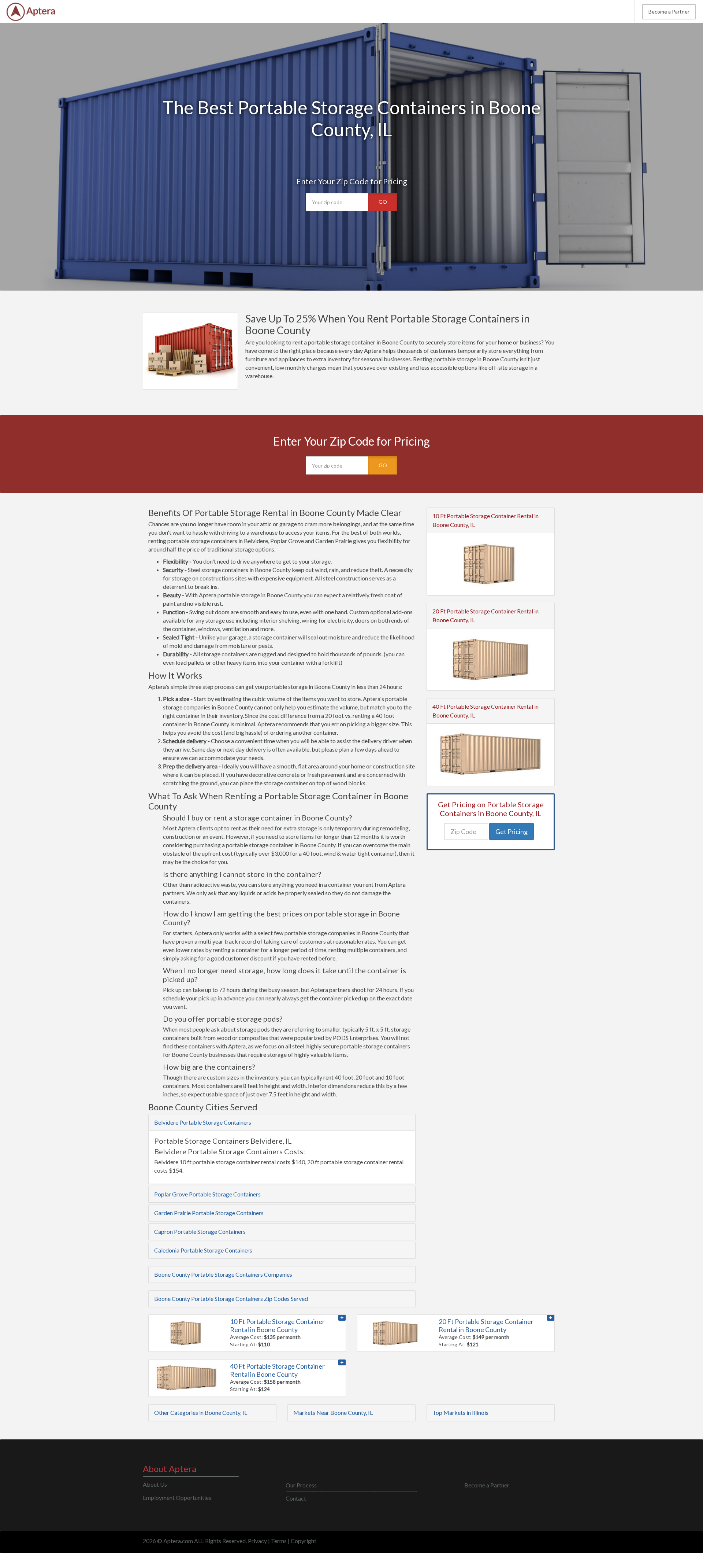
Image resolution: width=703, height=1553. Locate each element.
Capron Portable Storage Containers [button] (200, 1231)
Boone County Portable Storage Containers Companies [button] (223, 1274)
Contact (296, 1498)
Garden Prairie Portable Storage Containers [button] (209, 1212)
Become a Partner (668, 11)
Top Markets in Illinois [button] (460, 1412)
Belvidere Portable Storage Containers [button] (202, 1122)
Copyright (303, 1540)
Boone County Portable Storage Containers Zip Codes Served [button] (231, 1298)
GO (383, 202)
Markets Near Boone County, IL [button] (333, 1412)
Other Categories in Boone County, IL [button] (200, 1412)
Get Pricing (511, 831)
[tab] (282, 1122)
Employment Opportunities (177, 1497)
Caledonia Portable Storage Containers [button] (203, 1250)
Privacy (257, 1540)
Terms (279, 1540)
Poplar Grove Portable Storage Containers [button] (207, 1194)
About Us (155, 1484)
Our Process (301, 1485)
